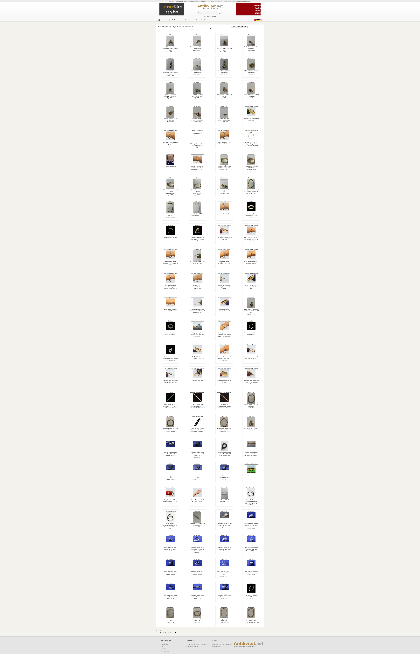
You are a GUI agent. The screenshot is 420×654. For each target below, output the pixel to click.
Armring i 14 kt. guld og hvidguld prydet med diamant (224, 287)
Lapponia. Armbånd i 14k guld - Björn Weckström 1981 (197, 239)
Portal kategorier (163, 27)
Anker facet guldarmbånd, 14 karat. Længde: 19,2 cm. (170, 477)
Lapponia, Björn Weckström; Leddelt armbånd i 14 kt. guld (251, 287)
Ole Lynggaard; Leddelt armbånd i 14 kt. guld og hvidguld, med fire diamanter (224, 334)
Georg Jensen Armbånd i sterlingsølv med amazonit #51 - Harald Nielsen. (170, 406)
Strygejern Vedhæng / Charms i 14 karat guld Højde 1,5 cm (224, 120)
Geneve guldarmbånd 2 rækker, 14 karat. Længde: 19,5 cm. (170, 453)
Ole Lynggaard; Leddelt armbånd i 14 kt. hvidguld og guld (170, 263)
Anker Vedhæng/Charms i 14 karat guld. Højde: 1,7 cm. (224, 72)
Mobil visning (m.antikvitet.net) (222, 644)
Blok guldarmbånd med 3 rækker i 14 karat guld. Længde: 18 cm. (224, 549)
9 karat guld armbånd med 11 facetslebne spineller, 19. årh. (197, 145)
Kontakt (163, 649)
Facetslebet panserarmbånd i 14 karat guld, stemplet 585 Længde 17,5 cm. (251, 191)
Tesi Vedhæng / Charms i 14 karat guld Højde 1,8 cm (224, 96)
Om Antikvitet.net (201, 20)
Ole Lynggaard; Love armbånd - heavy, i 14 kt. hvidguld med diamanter (170, 287)
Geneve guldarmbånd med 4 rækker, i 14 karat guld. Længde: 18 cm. (224, 525)
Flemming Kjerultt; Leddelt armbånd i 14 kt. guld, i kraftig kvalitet (224, 358)
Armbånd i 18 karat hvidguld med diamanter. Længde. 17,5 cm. (197, 525)
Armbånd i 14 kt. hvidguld (224, 213)
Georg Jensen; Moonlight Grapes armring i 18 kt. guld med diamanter (197, 310)
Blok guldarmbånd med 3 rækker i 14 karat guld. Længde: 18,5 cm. (170, 573)
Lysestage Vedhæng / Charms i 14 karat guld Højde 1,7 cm (197, 120)
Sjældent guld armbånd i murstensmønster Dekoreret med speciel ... (251, 453)
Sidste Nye (164, 644)
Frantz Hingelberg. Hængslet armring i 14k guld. (251, 215)
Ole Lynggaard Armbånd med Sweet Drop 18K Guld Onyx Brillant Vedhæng (224, 453)
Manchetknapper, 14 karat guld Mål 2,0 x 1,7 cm (224, 191)
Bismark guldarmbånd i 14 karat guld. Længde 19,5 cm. (170, 215)
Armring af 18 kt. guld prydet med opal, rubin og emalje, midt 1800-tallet (251, 382)
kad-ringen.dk (216, 646)
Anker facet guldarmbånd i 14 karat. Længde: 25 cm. (170, 620)
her (215, 16)
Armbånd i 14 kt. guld (251, 476)
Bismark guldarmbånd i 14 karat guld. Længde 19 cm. (251, 406)
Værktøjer (188, 20)
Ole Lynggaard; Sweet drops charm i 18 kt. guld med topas (197, 334)
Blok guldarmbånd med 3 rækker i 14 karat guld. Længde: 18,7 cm (224, 167)
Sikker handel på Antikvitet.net (196, 644)
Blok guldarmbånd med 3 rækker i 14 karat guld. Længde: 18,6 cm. (251, 549)
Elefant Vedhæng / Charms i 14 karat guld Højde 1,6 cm (251, 72)
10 (172, 632)
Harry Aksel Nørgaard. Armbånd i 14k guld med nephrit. (251, 597)
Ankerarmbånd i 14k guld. (170, 237)
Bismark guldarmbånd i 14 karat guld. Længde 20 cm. (197, 620)
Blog (162, 646)
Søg (166, 20)
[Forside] (159, 20)
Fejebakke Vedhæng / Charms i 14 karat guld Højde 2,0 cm (170, 96)
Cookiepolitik (165, 651)
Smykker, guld (176, 27)
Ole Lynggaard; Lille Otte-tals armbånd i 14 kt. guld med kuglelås (251, 239)
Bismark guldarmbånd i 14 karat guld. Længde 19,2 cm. (224, 620)
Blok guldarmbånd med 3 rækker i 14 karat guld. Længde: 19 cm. (170, 549)
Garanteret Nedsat (192, 646)
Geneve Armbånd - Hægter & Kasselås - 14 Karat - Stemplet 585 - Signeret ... (197, 430)
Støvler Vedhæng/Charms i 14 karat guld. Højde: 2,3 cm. (197, 48)
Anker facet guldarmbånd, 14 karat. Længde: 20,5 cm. (197, 477)
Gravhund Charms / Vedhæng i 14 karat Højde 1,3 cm (197, 96)
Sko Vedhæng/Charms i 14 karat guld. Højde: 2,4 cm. (251, 48)
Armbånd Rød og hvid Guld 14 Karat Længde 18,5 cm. (170, 430)
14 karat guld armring (170, 166)
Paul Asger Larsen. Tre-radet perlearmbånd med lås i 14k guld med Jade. (170, 358)
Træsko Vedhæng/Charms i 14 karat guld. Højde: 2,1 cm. (197, 72)
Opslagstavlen (176, 20)
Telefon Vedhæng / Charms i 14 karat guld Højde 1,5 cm (251, 96)
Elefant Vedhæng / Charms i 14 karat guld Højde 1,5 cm (170, 120)
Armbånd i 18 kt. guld (197, 380)
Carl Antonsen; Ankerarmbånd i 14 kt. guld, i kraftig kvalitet (197, 287)
